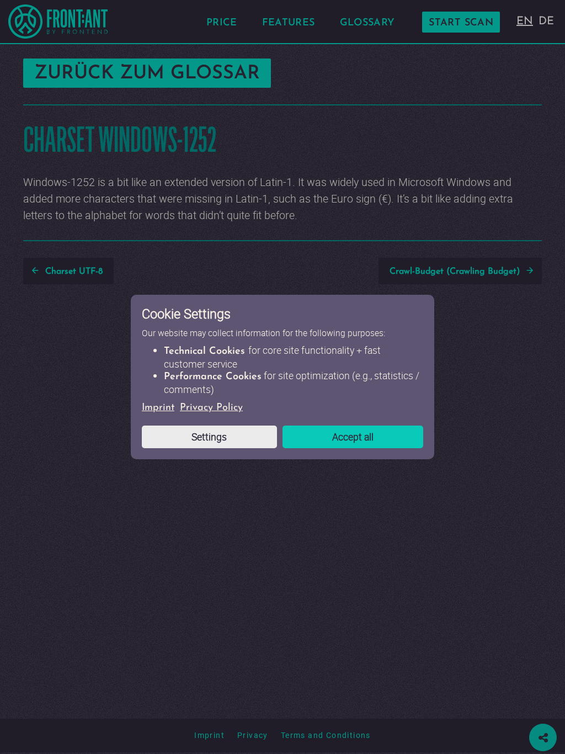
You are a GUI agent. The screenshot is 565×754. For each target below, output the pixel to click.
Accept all (353, 436)
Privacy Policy (211, 408)
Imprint (158, 408)
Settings (209, 436)
